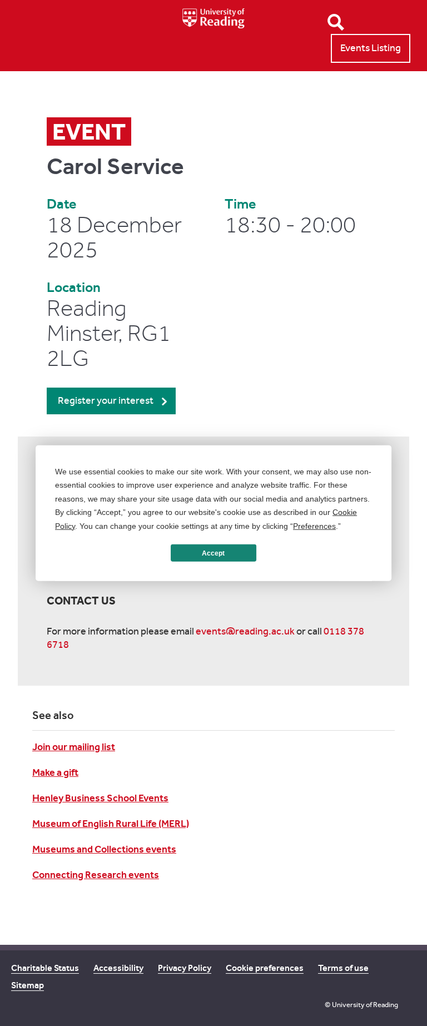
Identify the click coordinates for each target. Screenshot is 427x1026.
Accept (213, 553)
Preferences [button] (314, 525)
